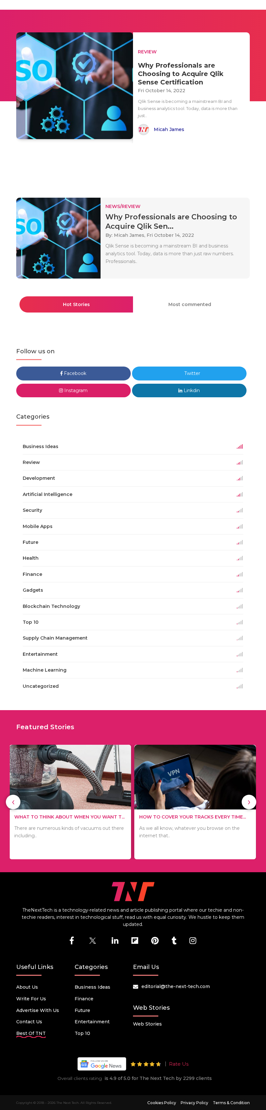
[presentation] (13, 802)
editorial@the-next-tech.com (175, 986)
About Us (27, 987)
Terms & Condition (231, 1102)
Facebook (74, 373)
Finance (84, 999)
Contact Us (29, 1022)
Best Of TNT (31, 1033)
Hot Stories (76, 304)
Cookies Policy (161, 1102)
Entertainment (92, 1022)
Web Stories (147, 1024)
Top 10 (82, 1033)
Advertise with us (37, 1010)
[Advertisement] (134, 167)
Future (82, 1010)
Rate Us (178, 1064)
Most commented (189, 304)
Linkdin (191, 390)
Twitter (191, 373)
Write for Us (31, 999)
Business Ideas (92, 987)
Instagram (75, 390)
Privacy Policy (194, 1102)
